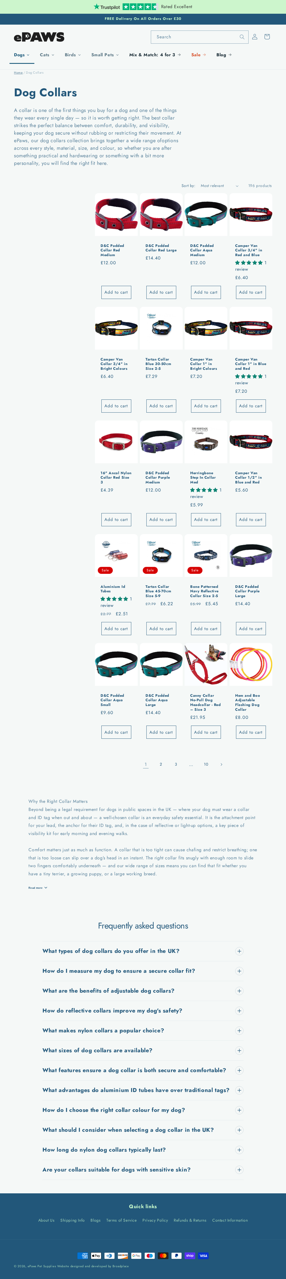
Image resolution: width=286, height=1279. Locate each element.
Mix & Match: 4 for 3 (152, 55)
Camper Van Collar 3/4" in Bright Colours (114, 364)
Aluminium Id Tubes (113, 589)
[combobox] (199, 37)
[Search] (242, 37)
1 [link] (146, 764)
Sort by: (188, 185)
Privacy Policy (155, 1220)
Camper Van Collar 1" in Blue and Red (250, 364)
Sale (196, 55)
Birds (70, 55)
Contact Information (230, 1220)
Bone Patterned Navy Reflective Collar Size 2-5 (204, 591)
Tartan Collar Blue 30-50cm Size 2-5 (158, 364)
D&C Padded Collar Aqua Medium (202, 251)
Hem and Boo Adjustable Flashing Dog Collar (247, 702)
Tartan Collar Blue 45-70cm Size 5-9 (158, 591)
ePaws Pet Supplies (42, 1266)
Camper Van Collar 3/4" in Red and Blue (248, 251)
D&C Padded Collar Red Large (161, 248)
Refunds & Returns (190, 1220)
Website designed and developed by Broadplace (93, 1266)
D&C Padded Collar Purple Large (247, 591)
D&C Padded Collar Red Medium (112, 251)
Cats (44, 55)
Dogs (19, 55)
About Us (46, 1220)
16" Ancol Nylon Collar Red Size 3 (116, 478)
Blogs (95, 1220)
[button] (267, 37)
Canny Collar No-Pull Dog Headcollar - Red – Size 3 (205, 702)
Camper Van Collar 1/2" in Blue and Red (248, 478)
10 (206, 764)
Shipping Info (72, 1220)
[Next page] (221, 764)
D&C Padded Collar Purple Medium (158, 478)
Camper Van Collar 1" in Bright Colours (203, 364)
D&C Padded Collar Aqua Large (157, 700)
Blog (221, 55)
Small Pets (102, 55)
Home (18, 72)
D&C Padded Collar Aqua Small (112, 700)
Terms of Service (121, 1220)
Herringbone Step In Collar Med (203, 478)
